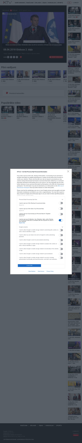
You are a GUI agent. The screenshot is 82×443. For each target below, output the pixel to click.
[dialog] (41, 221)
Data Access (41, 271)
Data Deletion (32, 271)
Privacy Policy (50, 271)
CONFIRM (29, 265)
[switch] (61, 203)
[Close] (68, 171)
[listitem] (41, 199)
